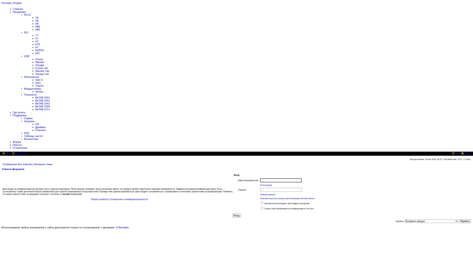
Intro (38, 82)
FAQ (26, 133)
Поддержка (19, 115)
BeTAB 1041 (42, 100)
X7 (36, 38)
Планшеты (30, 94)
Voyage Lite (42, 73)
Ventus (39, 91)
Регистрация (21, 154)
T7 (36, 35)
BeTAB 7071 (42, 109)
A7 (36, 47)
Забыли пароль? (268, 194)
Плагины (40, 130)
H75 (37, 44)
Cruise (39, 59)
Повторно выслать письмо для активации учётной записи (287, 198)
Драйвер (40, 127)
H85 (37, 26)
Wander (39, 62)
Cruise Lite (41, 67)
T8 (36, 17)
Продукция (19, 11)
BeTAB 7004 (42, 106)
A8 (36, 23)
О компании (20, 147)
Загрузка (29, 121)
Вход (8, 154)
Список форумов (13, 169)
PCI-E (27, 14)
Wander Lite (42, 70)
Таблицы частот (33, 135)
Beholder (123, 227)
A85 (37, 29)
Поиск (467, 154)
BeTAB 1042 (42, 103)
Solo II (39, 79)
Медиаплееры (32, 88)
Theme (39, 85)
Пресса (17, 144)
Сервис (28, 118)
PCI (26, 32)
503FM (39, 50)
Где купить (19, 112)
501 (37, 53)
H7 (37, 41)
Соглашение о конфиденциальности (128, 199)
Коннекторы (31, 138)
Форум (17, 141)
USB (26, 56)
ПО (37, 124)
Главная (18, 8)
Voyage (39, 65)
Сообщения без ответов (17, 164)
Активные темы (43, 164)
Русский (6, 2)
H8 (37, 20)
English (17, 2)
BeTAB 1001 (42, 97)
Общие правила (99, 199)
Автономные (31, 76)
